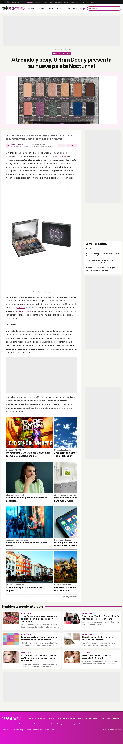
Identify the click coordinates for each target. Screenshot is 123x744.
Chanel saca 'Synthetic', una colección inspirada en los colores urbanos (100, 617)
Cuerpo (50, 8)
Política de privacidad (22, 730)
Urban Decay (25, 311)
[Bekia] (5, 2)
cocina (27, 724)
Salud (66, 2)
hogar (74, 724)
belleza (21, 307)
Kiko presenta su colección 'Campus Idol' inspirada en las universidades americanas (38, 658)
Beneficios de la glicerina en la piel (101, 249)
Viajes (91, 2)
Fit (87, 2)
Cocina (37, 2)
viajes (83, 724)
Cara (59, 8)
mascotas (50, 724)
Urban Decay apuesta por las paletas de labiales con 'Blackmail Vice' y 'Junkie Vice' (39, 619)
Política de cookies (41, 730)
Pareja (51, 2)
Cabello (40, 8)
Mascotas (58, 2)
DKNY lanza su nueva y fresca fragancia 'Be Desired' (96, 656)
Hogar (82, 2)
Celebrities (105, 718)
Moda (23, 2)
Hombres (93, 718)
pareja (41, 724)
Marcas (31, 8)
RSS (52, 730)
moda (13, 724)
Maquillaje (84, 8)
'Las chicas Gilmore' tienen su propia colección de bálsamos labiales (39, 638)
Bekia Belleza (57, 49)
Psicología (74, 2)
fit (79, 724)
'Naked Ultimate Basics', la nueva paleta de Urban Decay (97, 638)
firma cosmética (60, 156)
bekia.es (5, 724)
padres (34, 724)
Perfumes (85, 653)
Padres (44, 2)
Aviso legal (6, 730)
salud (57, 724)
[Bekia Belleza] (13, 8)
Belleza (30, 2)
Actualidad (15, 2)
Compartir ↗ (71, 145)
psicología (65, 724)
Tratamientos (71, 8)
